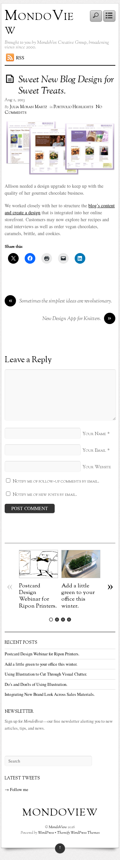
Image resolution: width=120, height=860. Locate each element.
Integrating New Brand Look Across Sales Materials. (50, 694)
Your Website (96, 467)
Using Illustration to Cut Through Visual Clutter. (46, 674)
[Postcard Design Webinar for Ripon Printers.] (38, 576)
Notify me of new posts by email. (45, 495)
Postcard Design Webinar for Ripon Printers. (38, 596)
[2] (57, 620)
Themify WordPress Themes (78, 832)
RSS (20, 57)
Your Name (94, 434)
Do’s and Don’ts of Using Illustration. (36, 684)
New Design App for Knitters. (77, 318)
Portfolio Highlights (73, 107)
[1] (51, 620)
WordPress (46, 832)
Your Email (94, 450)
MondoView (39, 23)
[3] (63, 620)
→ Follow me (16, 789)
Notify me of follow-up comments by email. (56, 481)
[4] (69, 620)
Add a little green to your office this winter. (78, 596)
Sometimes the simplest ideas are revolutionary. (60, 301)
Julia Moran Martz (28, 107)
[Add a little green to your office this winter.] (80, 576)
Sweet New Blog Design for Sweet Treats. (66, 85)
